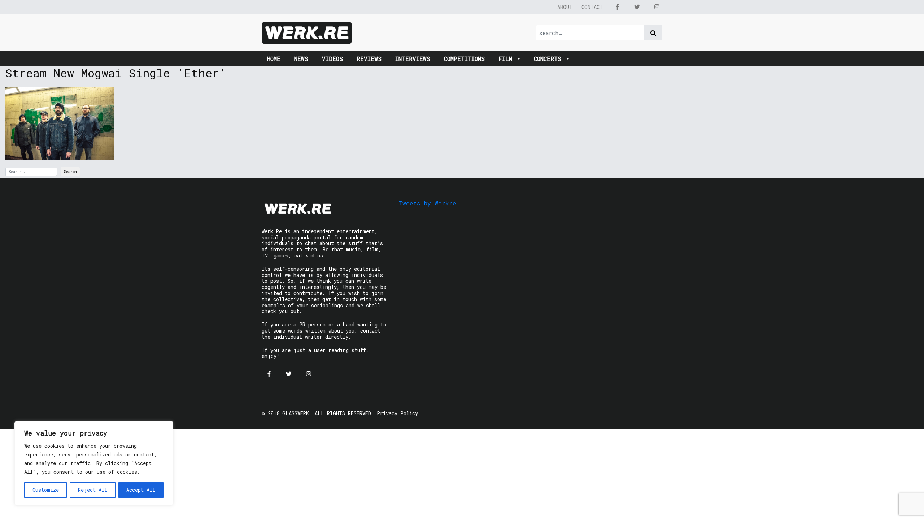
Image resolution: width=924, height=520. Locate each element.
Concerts (549, 58)
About (564, 7)
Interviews (412, 58)
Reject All (92, 489)
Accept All (140, 489)
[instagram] (656, 6)
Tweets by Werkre (427, 203)
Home (273, 58)
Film (507, 58)
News (301, 58)
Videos (332, 58)
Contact (592, 7)
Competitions (464, 58)
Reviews (369, 58)
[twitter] (637, 6)
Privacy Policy (397, 413)
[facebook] (617, 6)
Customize (45, 489)
